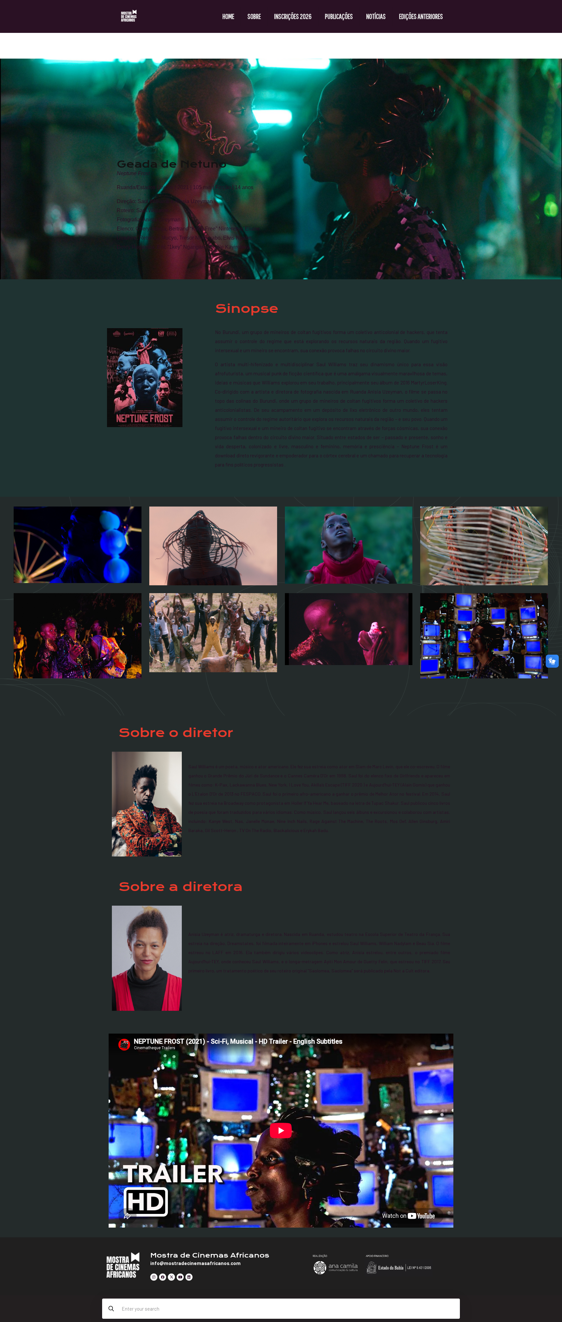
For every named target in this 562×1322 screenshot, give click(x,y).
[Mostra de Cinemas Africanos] (129, 16)
